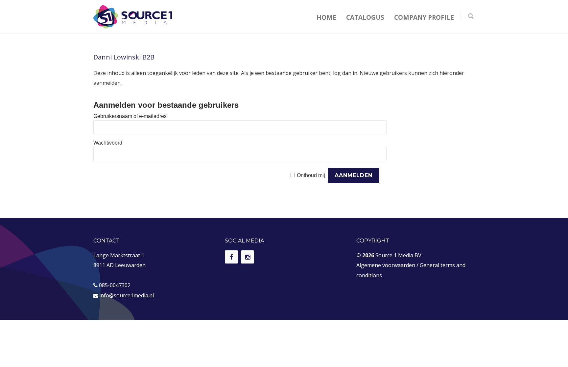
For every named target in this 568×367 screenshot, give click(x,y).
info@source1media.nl (126, 295)
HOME (326, 17)
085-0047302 (114, 285)
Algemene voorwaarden (385, 265)
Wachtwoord (107, 143)
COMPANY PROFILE (424, 17)
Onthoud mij (311, 175)
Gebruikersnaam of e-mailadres (130, 116)
